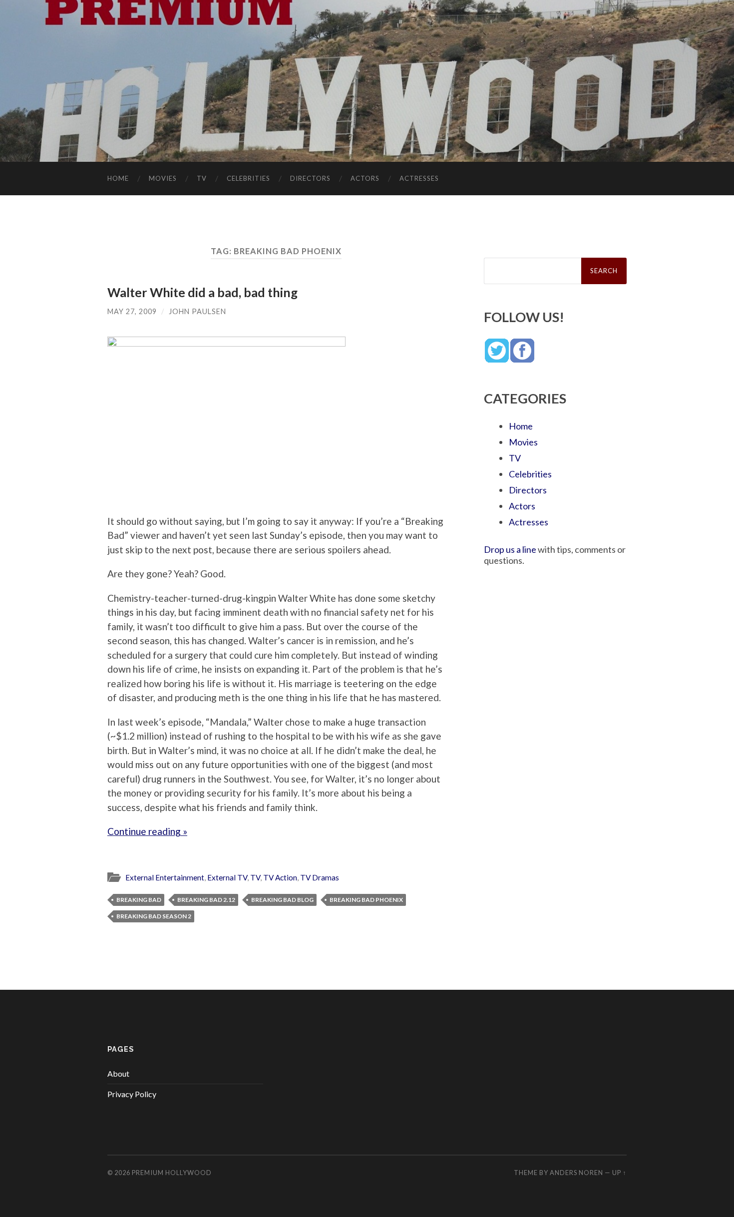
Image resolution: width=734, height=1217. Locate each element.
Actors (365, 178)
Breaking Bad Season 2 (153, 916)
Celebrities (248, 178)
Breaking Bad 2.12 (206, 899)
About (118, 1073)
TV (202, 178)
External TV (227, 877)
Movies (163, 178)
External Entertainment (164, 877)
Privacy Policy (131, 1094)
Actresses (419, 178)
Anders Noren (576, 1173)
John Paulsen (197, 311)
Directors (310, 178)
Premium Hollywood (172, 1173)
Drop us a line (510, 549)
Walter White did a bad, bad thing (202, 292)
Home (118, 178)
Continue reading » (147, 831)
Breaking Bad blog (282, 899)
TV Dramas (319, 877)
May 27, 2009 (132, 311)
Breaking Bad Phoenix (366, 899)
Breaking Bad (138, 899)
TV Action (280, 877)
